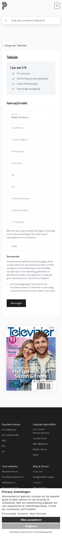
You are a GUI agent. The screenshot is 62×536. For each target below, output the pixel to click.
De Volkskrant (9, 429)
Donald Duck (40, 438)
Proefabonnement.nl (12, 477)
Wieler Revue (40, 449)
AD (3, 446)
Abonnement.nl (10, 471)
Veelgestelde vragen (43, 477)
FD (3, 451)
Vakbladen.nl (8, 482)
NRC (4, 440)
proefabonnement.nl (22, 6)
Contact (37, 482)
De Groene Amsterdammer (41, 431)
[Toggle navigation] (57, 6)
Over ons (37, 471)
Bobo (36, 455)
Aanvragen (16, 303)
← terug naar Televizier (14, 45)
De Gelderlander (10, 435)
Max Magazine (40, 444)
